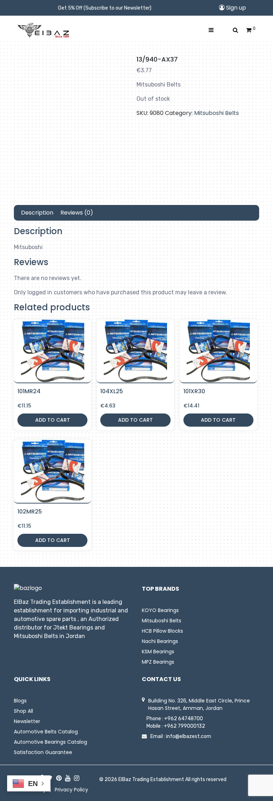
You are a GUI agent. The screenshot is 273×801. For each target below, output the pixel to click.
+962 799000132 (184, 726)
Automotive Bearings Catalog (50, 741)
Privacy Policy (71, 789)
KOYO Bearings (160, 610)
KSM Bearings (158, 651)
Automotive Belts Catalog (46, 731)
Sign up (235, 8)
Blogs (20, 700)
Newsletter (27, 721)
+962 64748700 (183, 719)
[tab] (37, 213)
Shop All (23, 711)
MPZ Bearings (158, 661)
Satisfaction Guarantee (43, 752)
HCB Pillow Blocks (162, 630)
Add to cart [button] (52, 419)
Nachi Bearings (160, 641)
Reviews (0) (76, 213)
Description (37, 213)
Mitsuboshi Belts (216, 113)
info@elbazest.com (188, 736)
